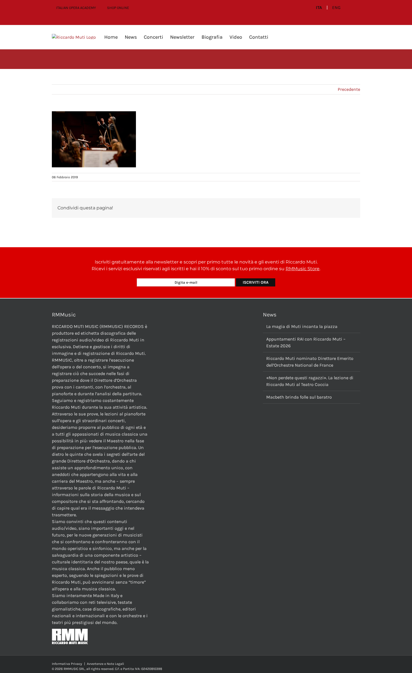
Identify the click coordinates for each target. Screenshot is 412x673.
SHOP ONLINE (118, 8)
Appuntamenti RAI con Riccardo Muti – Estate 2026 (306, 342)
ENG (336, 7)
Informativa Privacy (67, 664)
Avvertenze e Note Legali (105, 664)
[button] (277, 37)
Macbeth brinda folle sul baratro (299, 397)
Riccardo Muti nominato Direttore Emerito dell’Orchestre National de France (309, 362)
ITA (319, 7)
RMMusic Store (303, 268)
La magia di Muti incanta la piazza (301, 326)
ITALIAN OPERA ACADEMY (76, 8)
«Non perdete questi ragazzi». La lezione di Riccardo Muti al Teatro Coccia (309, 381)
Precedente (349, 89)
